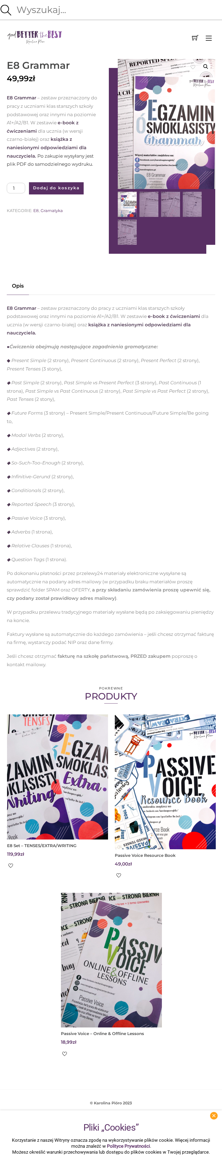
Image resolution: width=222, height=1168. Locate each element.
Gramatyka (52, 210)
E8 (36, 210)
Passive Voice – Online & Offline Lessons (102, 1033)
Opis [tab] (18, 285)
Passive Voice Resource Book (145, 855)
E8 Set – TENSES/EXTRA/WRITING (42, 845)
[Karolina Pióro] (35, 36)
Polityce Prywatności (128, 1146)
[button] (206, 66)
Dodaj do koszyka (56, 188)
